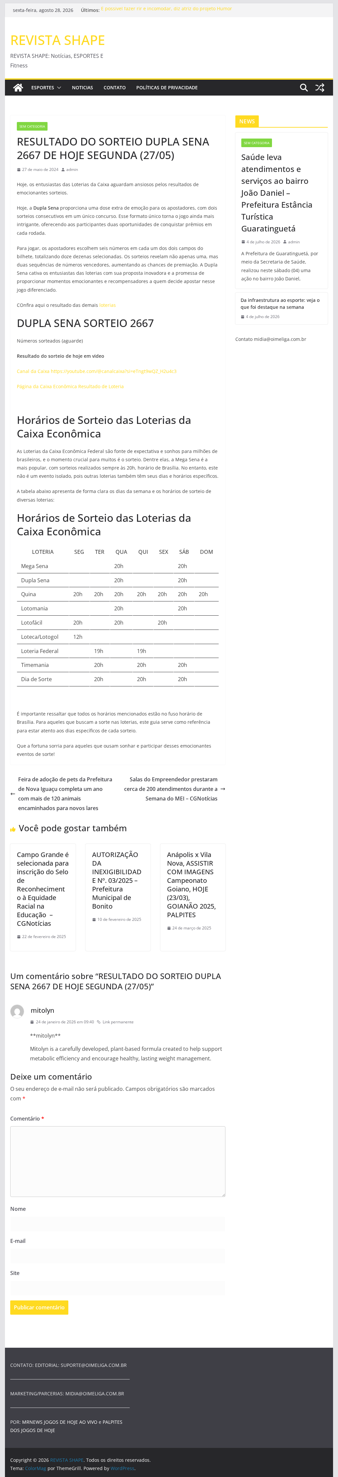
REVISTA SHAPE (57, 40)
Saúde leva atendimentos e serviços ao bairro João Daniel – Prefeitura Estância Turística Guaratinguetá (277, 192)
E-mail (17, 1241)
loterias (107, 305)
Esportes (42, 87)
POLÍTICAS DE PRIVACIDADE (167, 87)
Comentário (27, 1118)
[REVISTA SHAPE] (18, 88)
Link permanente (118, 1022)
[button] (57, 87)
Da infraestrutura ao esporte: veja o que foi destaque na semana (280, 303)
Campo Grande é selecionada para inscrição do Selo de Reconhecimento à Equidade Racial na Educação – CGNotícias (43, 889)
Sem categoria (32, 126)
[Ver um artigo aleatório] (320, 88)
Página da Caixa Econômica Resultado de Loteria (71, 386)
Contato (115, 87)
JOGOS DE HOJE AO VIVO (71, 1422)
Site (14, 1273)
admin (72, 169)
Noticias (82, 87)
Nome (18, 1208)
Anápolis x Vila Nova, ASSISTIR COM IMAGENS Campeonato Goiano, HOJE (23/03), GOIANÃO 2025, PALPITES (191, 884)
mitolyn (42, 1010)
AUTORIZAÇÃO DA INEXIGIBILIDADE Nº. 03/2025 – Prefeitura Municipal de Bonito (117, 880)
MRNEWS (32, 1422)
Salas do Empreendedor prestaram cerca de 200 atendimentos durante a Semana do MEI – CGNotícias (171, 789)
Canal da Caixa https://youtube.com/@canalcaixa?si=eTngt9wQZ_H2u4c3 (97, 371)
